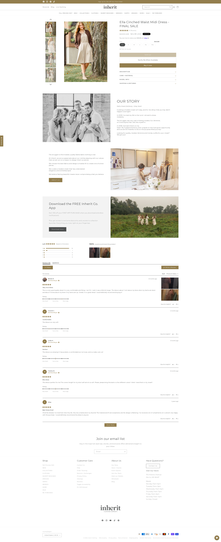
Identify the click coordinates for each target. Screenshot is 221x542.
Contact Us (81, 465)
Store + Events (116, 468)
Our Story (115, 465)
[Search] (170, 7)
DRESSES (46, 479)
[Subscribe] (125, 451)
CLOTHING (46, 473)
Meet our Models (117, 476)
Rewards (46, 7)
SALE (44, 490)
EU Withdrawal (82, 487)
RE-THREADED (48, 492)
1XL (153, 45)
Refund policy (103, 538)
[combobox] (157, 7)
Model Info (124, 79)
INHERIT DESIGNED (49, 476)
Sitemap (80, 479)
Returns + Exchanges (84, 473)
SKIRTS (45, 481)
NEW (44, 468)
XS (123, 45)
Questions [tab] (55, 263)
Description (125, 72)
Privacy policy (112, 538)
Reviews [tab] (46, 263)
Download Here (58, 229)
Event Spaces (116, 470)
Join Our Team (116, 473)
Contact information (145, 538)
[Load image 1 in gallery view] (50, 29)
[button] (76, 13)
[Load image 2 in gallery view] (50, 44)
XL (147, 45)
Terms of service (123, 538)
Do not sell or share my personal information (165, 538)
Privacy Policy (82, 476)
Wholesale (115, 479)
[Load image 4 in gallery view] (50, 75)
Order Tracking (82, 470)
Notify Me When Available (148, 60)
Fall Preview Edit (48, 465)
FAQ (78, 468)
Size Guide (156, 41)
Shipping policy (133, 538)
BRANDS (46, 484)
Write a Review (171, 268)
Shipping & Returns (128, 83)
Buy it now (148, 65)
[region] (100, 252)
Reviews (80, 481)
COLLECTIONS (47, 470)
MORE (45, 487)
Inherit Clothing (92, 538)
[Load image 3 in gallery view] (50, 59)
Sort (163, 274)
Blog (52, 7)
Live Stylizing (61, 7)
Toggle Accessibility (83, 484)
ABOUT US (56, 180)
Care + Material (126, 75)
